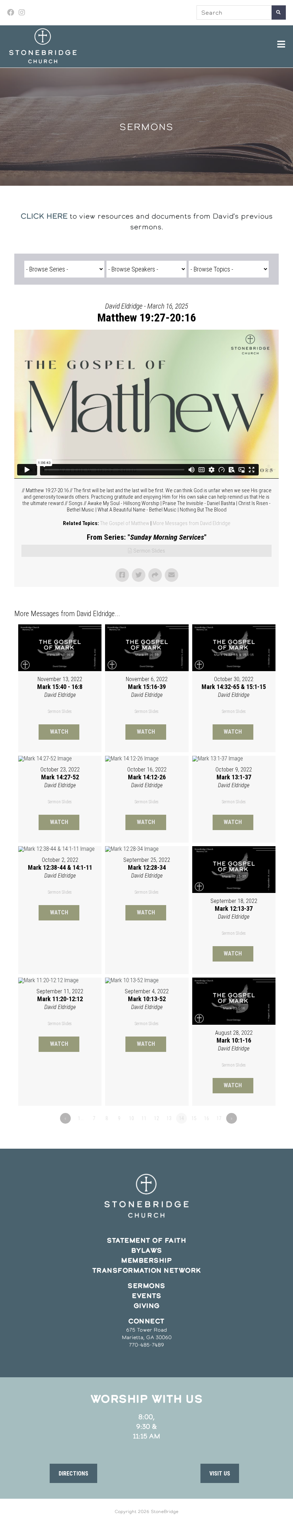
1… (81, 1118)
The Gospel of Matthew (124, 523)
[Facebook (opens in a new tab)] (11, 12)
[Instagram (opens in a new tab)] (21, 12)
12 (156, 1118)
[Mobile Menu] (281, 44)
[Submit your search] (279, 12)
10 (131, 1118)
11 (143, 1118)
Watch (59, 731)
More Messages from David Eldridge (191, 523)
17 (219, 1118)
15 (194, 1118)
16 (206, 1118)
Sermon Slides (149, 551)
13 (169, 1118)
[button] (73, 1473)
